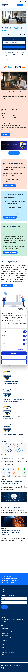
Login (24, 1)
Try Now (5, 134)
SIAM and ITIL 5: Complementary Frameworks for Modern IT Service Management (11, 532)
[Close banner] (26, 308)
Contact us (4, 657)
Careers (3, 617)
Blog (3, 647)
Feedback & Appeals (6, 638)
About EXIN (4, 615)
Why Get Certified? (9, 185)
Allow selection (14, 357)
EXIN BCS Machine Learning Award (13, 434)
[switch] (25, 336)
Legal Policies (5, 635)
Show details (21, 349)
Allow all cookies (14, 353)
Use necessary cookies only (14, 362)
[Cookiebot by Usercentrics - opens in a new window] (17, 309)
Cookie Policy (5, 633)
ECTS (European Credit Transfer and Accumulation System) (13, 620)
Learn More (14, 153)
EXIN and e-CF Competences (8, 652)
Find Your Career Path (10, 252)
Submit (4, 607)
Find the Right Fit (7, 285)
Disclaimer (4, 640)
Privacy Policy (5, 628)
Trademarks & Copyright (7, 631)
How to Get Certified (10, 217)
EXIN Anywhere (5, 650)
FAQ (3, 654)
